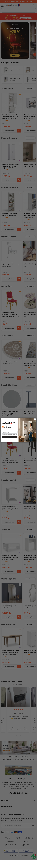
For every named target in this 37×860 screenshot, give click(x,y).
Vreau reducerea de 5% (9, 437)
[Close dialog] (35, 419)
